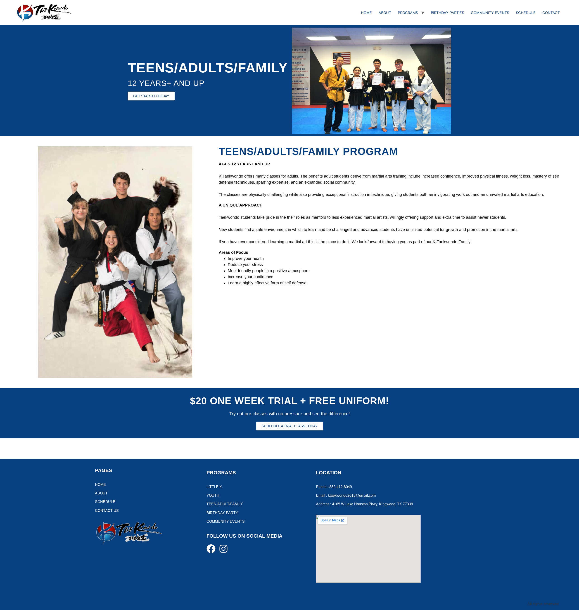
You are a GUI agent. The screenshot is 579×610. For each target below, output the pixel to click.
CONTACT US (107, 511)
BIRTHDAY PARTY (222, 513)
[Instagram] (223, 548)
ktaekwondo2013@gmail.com (352, 495)
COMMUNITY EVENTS (490, 12)
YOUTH (212, 495)
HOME (366, 12)
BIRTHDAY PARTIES (447, 12)
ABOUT (385, 12)
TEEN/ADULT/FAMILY (224, 504)
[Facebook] (211, 548)
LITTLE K (214, 487)
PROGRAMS (408, 12)
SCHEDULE (526, 12)
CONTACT (551, 12)
